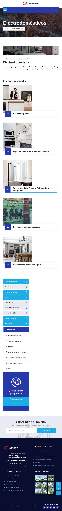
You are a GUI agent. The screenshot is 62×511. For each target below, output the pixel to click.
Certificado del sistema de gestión (15, 366)
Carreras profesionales (12, 478)
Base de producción (11, 481)
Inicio (6, 28)
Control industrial (10, 318)
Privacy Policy (31, 506)
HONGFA (12, 506)
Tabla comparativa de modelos (17, 352)
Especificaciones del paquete (17, 358)
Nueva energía (9, 302)
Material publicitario (14, 341)
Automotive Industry (11, 292)
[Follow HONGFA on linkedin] (44, 507)
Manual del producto (14, 335)
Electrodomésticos (11, 281)
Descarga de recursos (41, 454)
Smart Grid (8, 297)
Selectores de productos (41, 451)
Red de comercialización (12, 487)
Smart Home (9, 287)
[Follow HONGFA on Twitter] (50, 507)
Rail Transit (8, 323)
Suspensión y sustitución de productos (45, 456)
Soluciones (38, 462)
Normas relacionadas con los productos (46, 465)
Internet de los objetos (12, 308)
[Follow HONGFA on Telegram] (54, 507)
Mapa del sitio (9, 484)
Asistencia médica (10, 313)
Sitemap (38, 506)
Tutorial (10, 346)
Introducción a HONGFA (12, 476)
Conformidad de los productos (43, 459)
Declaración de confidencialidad (14, 490)
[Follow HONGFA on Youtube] (57, 507)
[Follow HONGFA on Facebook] (47, 507)
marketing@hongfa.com (18, 460)
